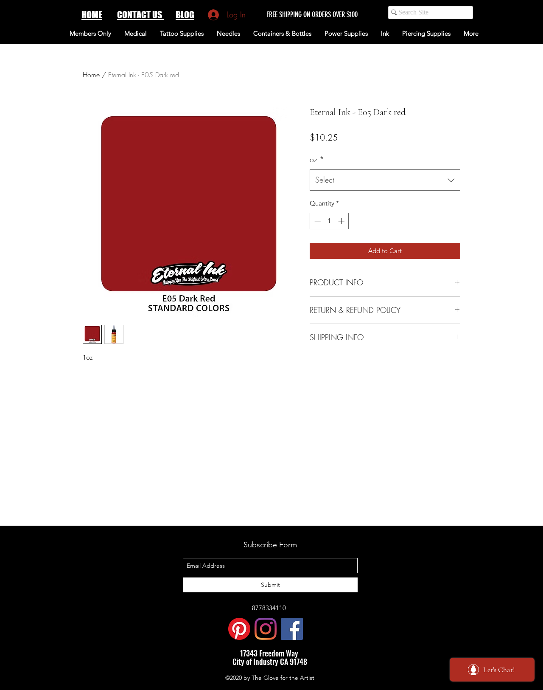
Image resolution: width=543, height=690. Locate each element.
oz (317, 159)
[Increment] (342, 221)
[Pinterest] (239, 629)
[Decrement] (316, 221)
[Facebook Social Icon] (292, 629)
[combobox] (385, 180)
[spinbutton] (329, 221)
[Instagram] (266, 629)
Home (91, 74)
